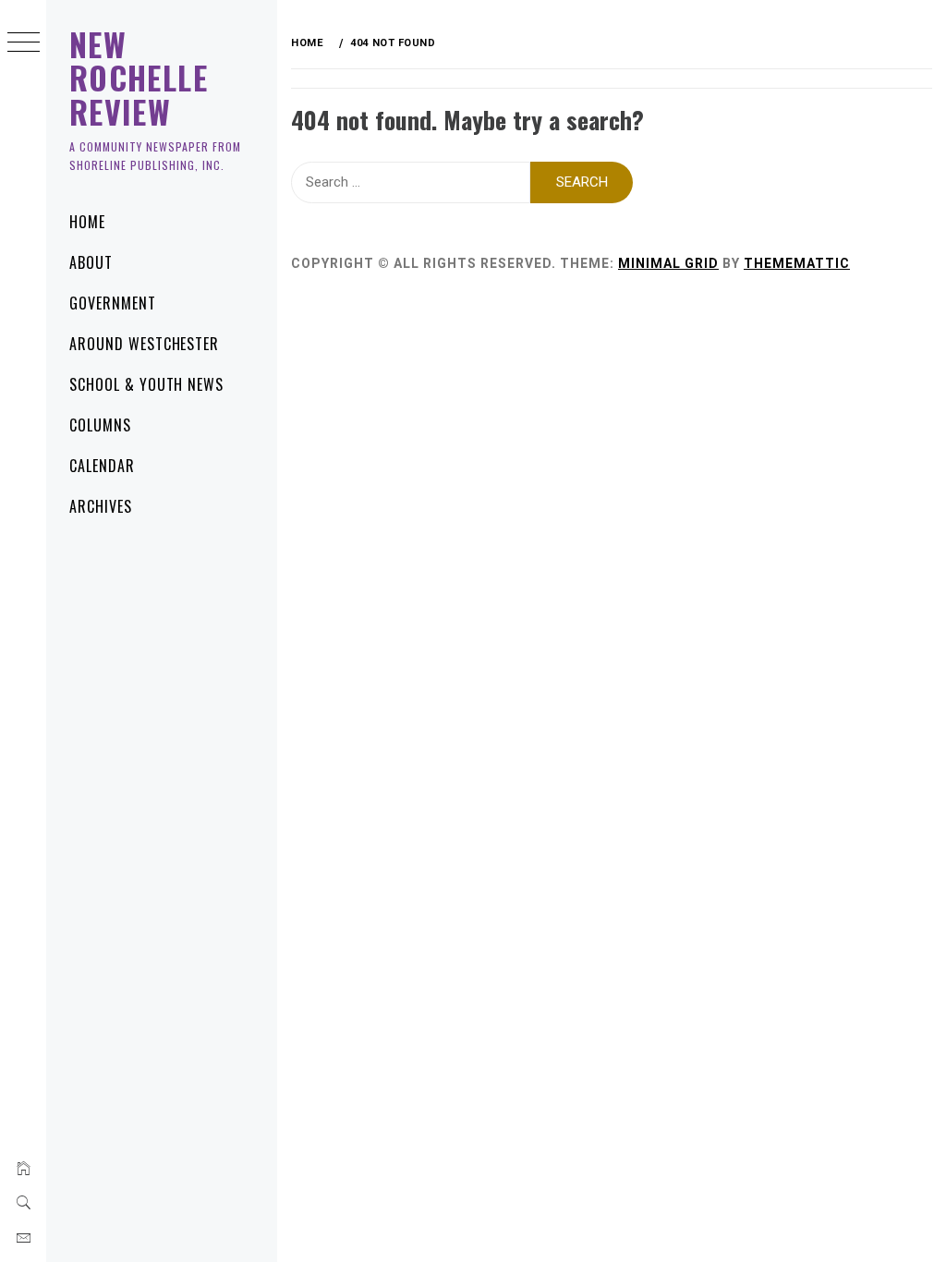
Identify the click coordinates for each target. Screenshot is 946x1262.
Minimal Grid (668, 263)
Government (112, 303)
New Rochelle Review (138, 77)
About (91, 262)
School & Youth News (146, 384)
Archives (100, 506)
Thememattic (797, 263)
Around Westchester (144, 344)
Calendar (102, 466)
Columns (100, 425)
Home (87, 222)
